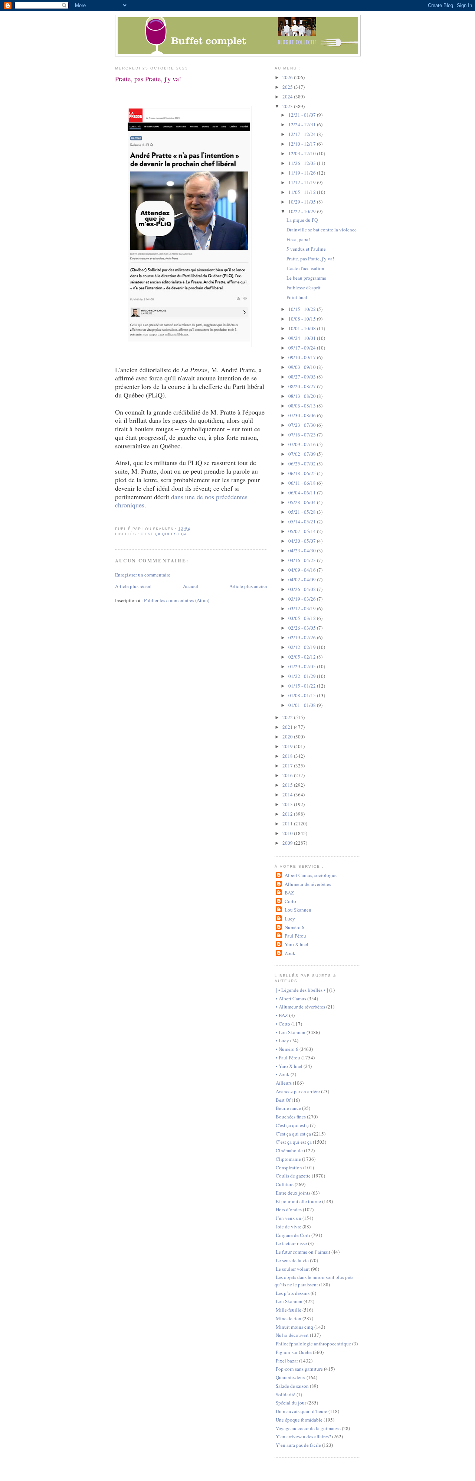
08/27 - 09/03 (302, 376)
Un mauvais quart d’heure (301, 1411)
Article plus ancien (248, 586)
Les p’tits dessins (292, 1293)
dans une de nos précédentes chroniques (181, 501)
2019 (288, 746)
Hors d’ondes (289, 1209)
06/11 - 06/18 (302, 483)
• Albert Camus (291, 998)
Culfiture (285, 1184)
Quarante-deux (290, 1377)
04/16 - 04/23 (302, 560)
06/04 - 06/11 (302, 492)
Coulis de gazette (293, 1175)
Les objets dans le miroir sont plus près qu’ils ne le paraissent (314, 1281)
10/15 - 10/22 (302, 309)
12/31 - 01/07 (302, 114)
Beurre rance (288, 1108)
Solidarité (285, 1394)
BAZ (289, 892)
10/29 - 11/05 (302, 201)
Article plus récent (133, 586)
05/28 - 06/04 (302, 502)
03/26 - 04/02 (302, 589)
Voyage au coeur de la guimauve (308, 1428)
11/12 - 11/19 (302, 182)
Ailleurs (284, 1082)
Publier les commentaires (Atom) (176, 600)
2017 (288, 765)
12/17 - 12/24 (302, 134)
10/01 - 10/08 (302, 328)
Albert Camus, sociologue (310, 875)
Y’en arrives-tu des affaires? (303, 1436)
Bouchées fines (291, 1116)
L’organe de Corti (293, 1235)
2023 (288, 106)
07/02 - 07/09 (302, 454)
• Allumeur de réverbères (300, 1006)
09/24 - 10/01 (302, 338)
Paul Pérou (295, 935)
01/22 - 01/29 (302, 676)
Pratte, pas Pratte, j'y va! (148, 78)
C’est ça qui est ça (294, 1142)
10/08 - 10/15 (302, 318)
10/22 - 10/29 (302, 211)
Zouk (290, 953)
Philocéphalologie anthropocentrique (313, 1343)
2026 (288, 77)
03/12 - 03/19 (302, 608)
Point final (296, 297)
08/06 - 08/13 (302, 405)
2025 (288, 87)
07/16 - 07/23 (302, 434)
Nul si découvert (292, 1335)
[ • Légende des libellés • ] (302, 990)
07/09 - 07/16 (302, 444)
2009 (288, 842)
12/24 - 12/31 (302, 124)
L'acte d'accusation (305, 268)
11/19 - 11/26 (302, 172)
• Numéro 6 (287, 1049)
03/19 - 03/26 (302, 598)
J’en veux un (288, 1218)
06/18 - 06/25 (302, 473)
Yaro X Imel (296, 944)
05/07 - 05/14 (302, 531)
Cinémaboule (289, 1150)
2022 (288, 717)
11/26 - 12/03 (302, 163)
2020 (288, 736)
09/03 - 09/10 (302, 367)
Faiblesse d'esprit (303, 287)
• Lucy (282, 1040)
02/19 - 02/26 (302, 637)
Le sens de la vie (292, 1260)
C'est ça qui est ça (164, 534)
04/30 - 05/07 (302, 540)
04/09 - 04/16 (302, 569)
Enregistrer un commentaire (142, 574)
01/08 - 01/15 (302, 695)
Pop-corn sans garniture (299, 1368)
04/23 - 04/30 (302, 550)
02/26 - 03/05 (302, 627)
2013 (288, 804)
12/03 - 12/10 (302, 153)
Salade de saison (292, 1386)
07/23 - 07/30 (302, 425)
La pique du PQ (302, 220)
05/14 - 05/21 (302, 521)
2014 (288, 794)
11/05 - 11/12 (302, 192)
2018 (288, 756)
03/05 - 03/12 (302, 618)
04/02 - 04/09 (302, 579)
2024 (288, 96)
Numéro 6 (294, 927)
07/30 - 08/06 (302, 415)
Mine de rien (288, 1318)
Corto (290, 901)
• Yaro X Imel (289, 1066)
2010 (288, 833)
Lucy (290, 918)
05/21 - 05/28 (302, 512)
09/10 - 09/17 (302, 357)
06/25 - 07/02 (302, 463)
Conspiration (289, 1167)
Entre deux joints (293, 1192)
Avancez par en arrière (298, 1091)
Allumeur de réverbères (308, 884)
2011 (288, 823)
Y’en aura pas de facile (298, 1445)
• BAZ (282, 1015)
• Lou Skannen (290, 1032)
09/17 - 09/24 (302, 347)
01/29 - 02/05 (302, 666)
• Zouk (282, 1074)
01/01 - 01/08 (302, 705)
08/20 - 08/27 (302, 386)
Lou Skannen (298, 909)
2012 (288, 814)
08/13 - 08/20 (302, 396)
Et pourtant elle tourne (298, 1201)
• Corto (283, 1023)
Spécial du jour (291, 1402)
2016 (288, 775)
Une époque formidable (299, 1419)
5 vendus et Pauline (306, 249)
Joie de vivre (288, 1226)
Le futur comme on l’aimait (303, 1251)
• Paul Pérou (288, 1057)
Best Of (283, 1100)
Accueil (191, 586)
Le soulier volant (293, 1269)
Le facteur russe (291, 1243)
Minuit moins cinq (294, 1327)
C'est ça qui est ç (292, 1125)
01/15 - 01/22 (302, 685)
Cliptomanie (288, 1159)
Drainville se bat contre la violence (321, 229)
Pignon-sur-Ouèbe (294, 1352)
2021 (288, 727)
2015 (288, 785)
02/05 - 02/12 (302, 656)
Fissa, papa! (298, 239)
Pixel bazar (287, 1360)
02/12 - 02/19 (302, 647)
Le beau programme (306, 278)
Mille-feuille (288, 1309)
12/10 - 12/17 (302, 143)
